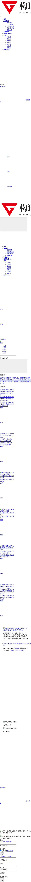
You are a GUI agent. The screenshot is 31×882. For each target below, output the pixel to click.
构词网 (17, 648)
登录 (2, 852)
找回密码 (10, 851)
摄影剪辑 (3, 378)
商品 (4, 353)
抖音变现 (14, 378)
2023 (7, 380)
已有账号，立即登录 (6, 856)
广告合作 (18, 643)
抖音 (12, 380)
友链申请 (6, 643)
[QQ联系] (17, 678)
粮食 (9, 380)
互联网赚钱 (25, 378)
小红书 (12, 381)
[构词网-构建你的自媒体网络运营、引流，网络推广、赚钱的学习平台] (16, 630)
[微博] (16, 691)
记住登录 (4, 851)
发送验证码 (3, 869)
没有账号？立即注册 (6, 842)
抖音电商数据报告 (19, 381)
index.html (7, 381)
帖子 (4, 351)
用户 (4, 348)
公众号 (27, 380)
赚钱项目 (19, 378)
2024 (18, 380)
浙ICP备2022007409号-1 (18, 650)
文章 (4, 346)
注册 (2, 881)
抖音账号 (22, 380)
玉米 (2, 383)
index (15, 380)
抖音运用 (8, 378)
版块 (4, 349)
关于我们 (24, 643)
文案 (2, 381)
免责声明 (12, 643)
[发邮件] (17, 719)
